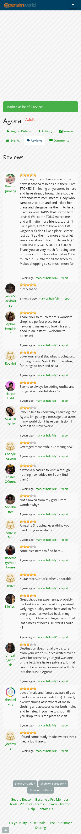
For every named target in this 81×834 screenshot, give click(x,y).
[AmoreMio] (10, 524)
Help (31, 809)
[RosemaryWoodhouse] (10, 550)
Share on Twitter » (40, 790)
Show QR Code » (25, 783)
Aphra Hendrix (10, 328)
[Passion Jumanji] (10, 178)
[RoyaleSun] (10, 355)
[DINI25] (10, 578)
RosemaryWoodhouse (10, 562)
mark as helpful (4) (47, 278)
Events (15, 140)
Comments (61, 140)
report (64, 278)
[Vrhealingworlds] (10, 647)
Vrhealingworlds (11, 660)
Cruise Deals (36, 823)
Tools (14, 804)
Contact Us (45, 809)
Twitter (65, 804)
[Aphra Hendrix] (10, 316)
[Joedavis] (10, 736)
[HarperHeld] (10, 386)
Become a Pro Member (52, 799)
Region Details (20, 131)
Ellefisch (10, 606)
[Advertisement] (40, 55)
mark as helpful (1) (50, 298)
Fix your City (18, 823)
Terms (40, 804)
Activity (46, 131)
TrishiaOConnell (10, 481)
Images (68, 131)
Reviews (36, 140)
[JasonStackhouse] (10, 288)
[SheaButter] (10, 499)
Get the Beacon (22, 799)
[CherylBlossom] (10, 446)
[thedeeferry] (10, 692)
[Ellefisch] (10, 598)
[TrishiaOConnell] (10, 469)
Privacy (52, 804)
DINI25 (11, 586)
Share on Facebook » (53, 783)
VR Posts (26, 804)
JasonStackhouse (10, 300)
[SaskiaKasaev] (10, 411)
